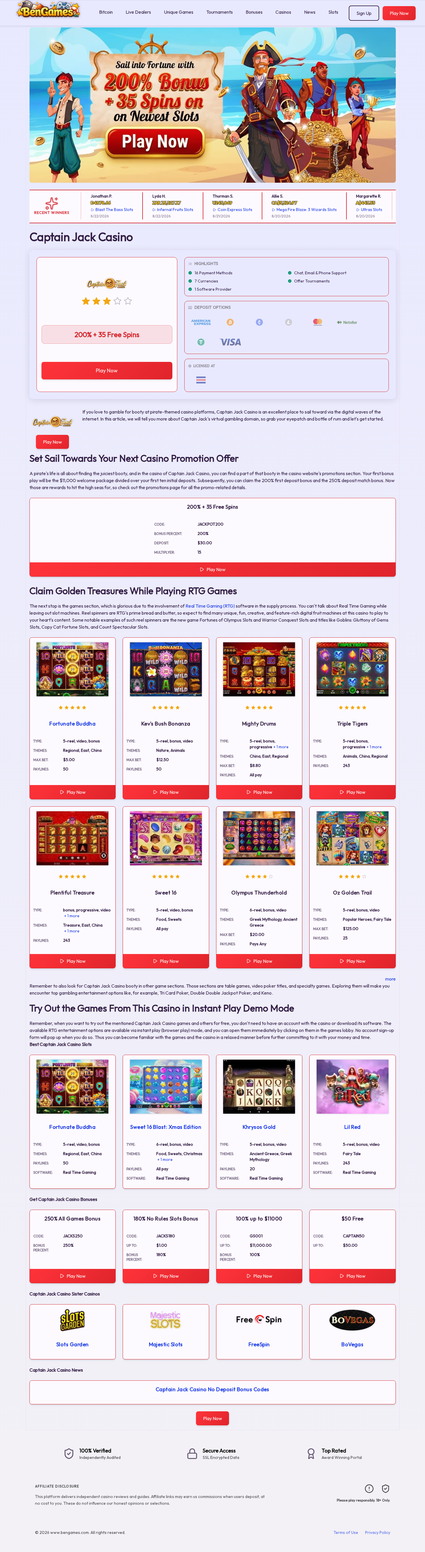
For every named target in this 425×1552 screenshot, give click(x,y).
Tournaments (219, 12)
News (309, 12)
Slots (333, 12)
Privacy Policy (377, 1532)
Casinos (283, 12)
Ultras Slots (358, 209)
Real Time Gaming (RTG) (210, 606)
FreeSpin (259, 1344)
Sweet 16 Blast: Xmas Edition (165, 1127)
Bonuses (254, 12)
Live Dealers (138, 12)
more (390, 979)
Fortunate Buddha (72, 723)
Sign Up (364, 13)
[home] (48, 21)
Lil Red (352, 1127)
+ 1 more (281, 746)
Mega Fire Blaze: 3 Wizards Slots (293, 209)
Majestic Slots (166, 1344)
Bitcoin (106, 12)
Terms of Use (346, 1532)
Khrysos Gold (259, 1127)
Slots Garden (72, 1344)
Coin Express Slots (221, 209)
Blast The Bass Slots (101, 209)
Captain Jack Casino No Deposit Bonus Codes (212, 1389)
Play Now (399, 13)
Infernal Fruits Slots (162, 209)
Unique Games (178, 12)
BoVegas (352, 1344)
